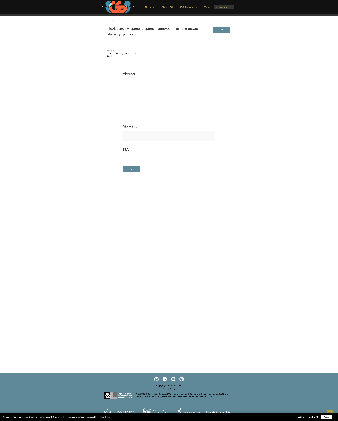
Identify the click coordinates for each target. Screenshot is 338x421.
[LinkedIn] (165, 379)
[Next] (133, 7)
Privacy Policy (104, 416)
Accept (326, 416)
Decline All (313, 416)
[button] (167, 8)
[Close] (334, 417)
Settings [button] (301, 416)
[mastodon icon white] (181, 379)
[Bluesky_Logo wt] (156, 379)
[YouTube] (173, 379)
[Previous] (103, 7)
